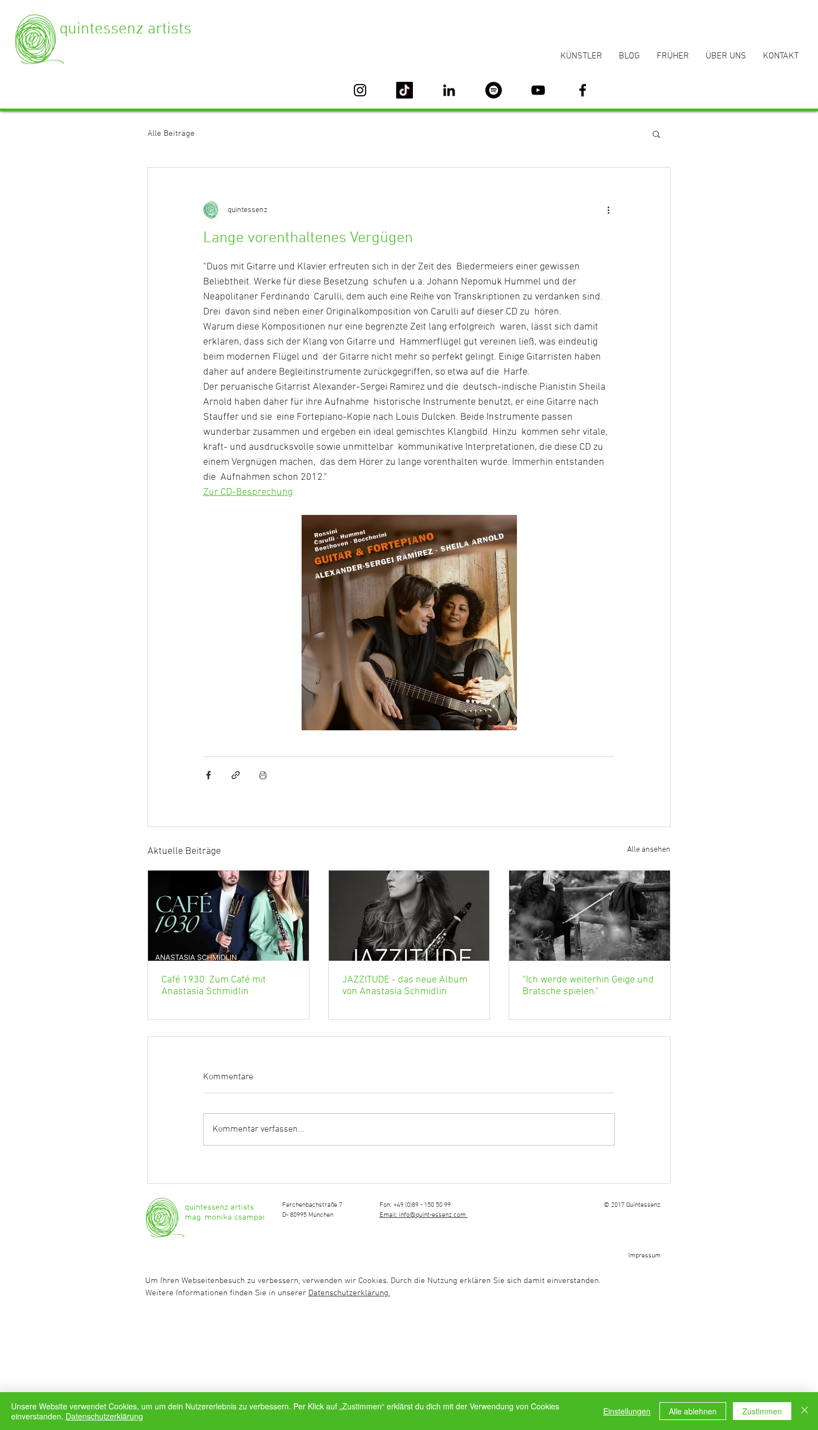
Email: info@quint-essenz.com (423, 1215)
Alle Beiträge (171, 134)
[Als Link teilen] (235, 775)
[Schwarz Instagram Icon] (360, 90)
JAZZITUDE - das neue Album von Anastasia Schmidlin (404, 985)
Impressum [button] (644, 1256)
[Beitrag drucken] (263, 775)
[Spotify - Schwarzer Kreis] (493, 90)
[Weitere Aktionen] (608, 210)
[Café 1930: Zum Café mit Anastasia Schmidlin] (228, 916)
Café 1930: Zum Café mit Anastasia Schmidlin (213, 985)
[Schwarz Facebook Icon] (582, 90)
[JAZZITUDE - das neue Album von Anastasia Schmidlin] (409, 916)
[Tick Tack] (404, 90)
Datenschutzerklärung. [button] (349, 1293)
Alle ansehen (649, 849)
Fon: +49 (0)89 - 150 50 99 (415, 1205)
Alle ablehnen (693, 1411)
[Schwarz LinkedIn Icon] (449, 90)
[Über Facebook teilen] (208, 775)
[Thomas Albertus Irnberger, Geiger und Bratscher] (589, 916)
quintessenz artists (125, 29)
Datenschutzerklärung (104, 1416)
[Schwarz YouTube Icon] (538, 90)
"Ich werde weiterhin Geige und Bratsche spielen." (588, 985)
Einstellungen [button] (627, 1411)
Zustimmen (762, 1411)
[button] (656, 133)
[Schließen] (804, 1411)
